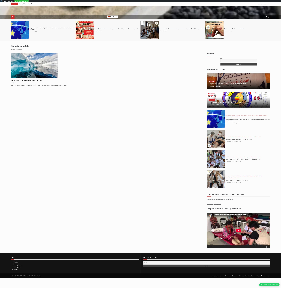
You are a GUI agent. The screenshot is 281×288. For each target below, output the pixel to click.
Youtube (15, 269)
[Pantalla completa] (268, 247)
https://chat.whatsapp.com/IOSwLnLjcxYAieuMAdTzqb (220, 199)
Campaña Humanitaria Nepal (236, 136)
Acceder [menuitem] (5, 1)
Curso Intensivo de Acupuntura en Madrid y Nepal (239, 139)
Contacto (102, 17)
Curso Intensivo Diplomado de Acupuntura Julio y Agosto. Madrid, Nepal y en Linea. (181, 29)
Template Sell (37, 275)
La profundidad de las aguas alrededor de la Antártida (26, 80)
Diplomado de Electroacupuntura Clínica (235, 29)
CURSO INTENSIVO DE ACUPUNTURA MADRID (238, 180)
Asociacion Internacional (23, 17)
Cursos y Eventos (243, 115)
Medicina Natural (40, 17)
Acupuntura (51, 17)
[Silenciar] (266, 247)
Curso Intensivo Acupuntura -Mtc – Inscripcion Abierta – (226, 102)
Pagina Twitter (17, 267)
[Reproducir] (209, 247)
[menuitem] (1, 1)
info (253, 176)
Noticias (238, 178)
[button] (269, 284)
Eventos (251, 136)
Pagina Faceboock (18, 265)
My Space (16, 264)
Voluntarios (238, 117)
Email (221, 58)
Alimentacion (62, 17)
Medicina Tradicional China (231, 178)
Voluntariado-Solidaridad (230, 117)
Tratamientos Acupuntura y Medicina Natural (82, 17)
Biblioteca (238, 115)
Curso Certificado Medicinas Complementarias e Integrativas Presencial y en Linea (117, 29)
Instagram (16, 262)
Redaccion (14, 82)
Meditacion (265, 115)
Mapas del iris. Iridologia (25, 4)
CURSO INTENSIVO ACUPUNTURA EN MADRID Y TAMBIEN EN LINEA (243, 159)
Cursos (241, 157)
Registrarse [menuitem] (10, 1)
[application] (238, 230)
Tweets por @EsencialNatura (214, 204)
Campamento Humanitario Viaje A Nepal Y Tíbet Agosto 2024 (227, 83)
